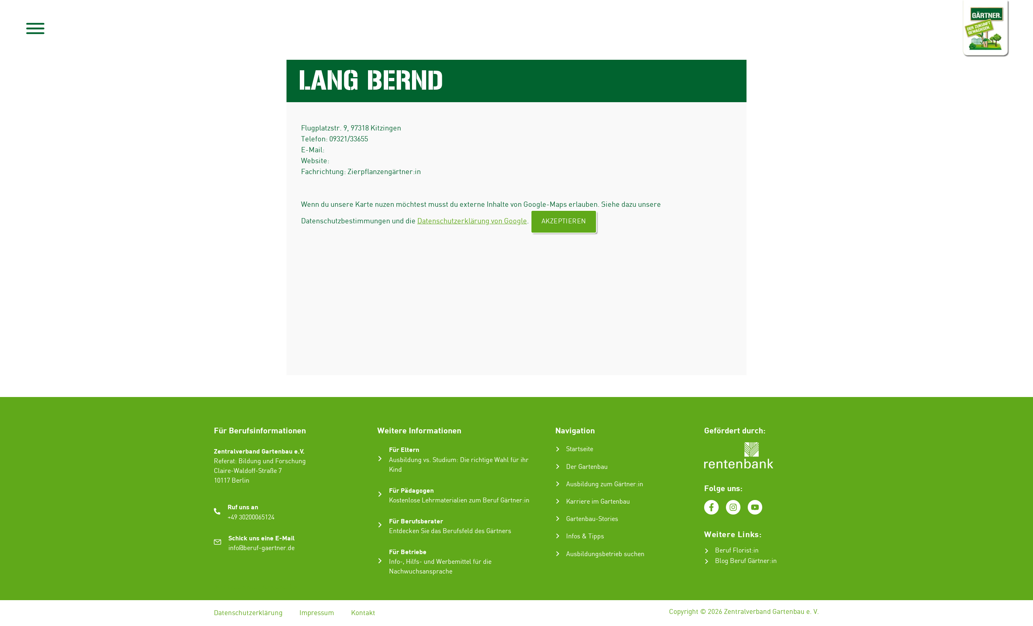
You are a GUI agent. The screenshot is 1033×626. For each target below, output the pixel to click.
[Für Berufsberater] (380, 524)
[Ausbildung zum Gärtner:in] (557, 483)
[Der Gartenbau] (557, 466)
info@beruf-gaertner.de (261, 548)
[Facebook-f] (711, 507)
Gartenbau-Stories (592, 519)
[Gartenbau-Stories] (557, 518)
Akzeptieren (564, 221)
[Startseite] (557, 449)
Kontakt (363, 613)
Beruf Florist (733, 550)
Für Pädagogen (411, 490)
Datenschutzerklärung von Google (472, 221)
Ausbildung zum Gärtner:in (604, 484)
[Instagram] (733, 507)
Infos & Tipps (585, 536)
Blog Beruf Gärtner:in (746, 561)
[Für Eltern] (380, 458)
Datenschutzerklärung (248, 613)
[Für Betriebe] (380, 560)
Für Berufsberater (416, 521)
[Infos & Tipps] (557, 536)
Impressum (316, 613)
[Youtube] (755, 507)
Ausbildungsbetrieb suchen (605, 554)
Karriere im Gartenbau (598, 501)
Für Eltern (404, 449)
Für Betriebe (408, 551)
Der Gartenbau (587, 467)
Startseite (579, 449)
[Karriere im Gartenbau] (557, 501)
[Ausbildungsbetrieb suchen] (557, 553)
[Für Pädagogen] (380, 494)
